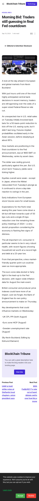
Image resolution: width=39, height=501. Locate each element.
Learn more (7, 490)
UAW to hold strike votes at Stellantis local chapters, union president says (8, 392)
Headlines (7, 12)
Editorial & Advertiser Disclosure (19, 46)
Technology (32, 4)
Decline (31, 496)
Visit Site (19, 372)
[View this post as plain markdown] (31, 33)
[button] (3, 4)
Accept (20, 496)
